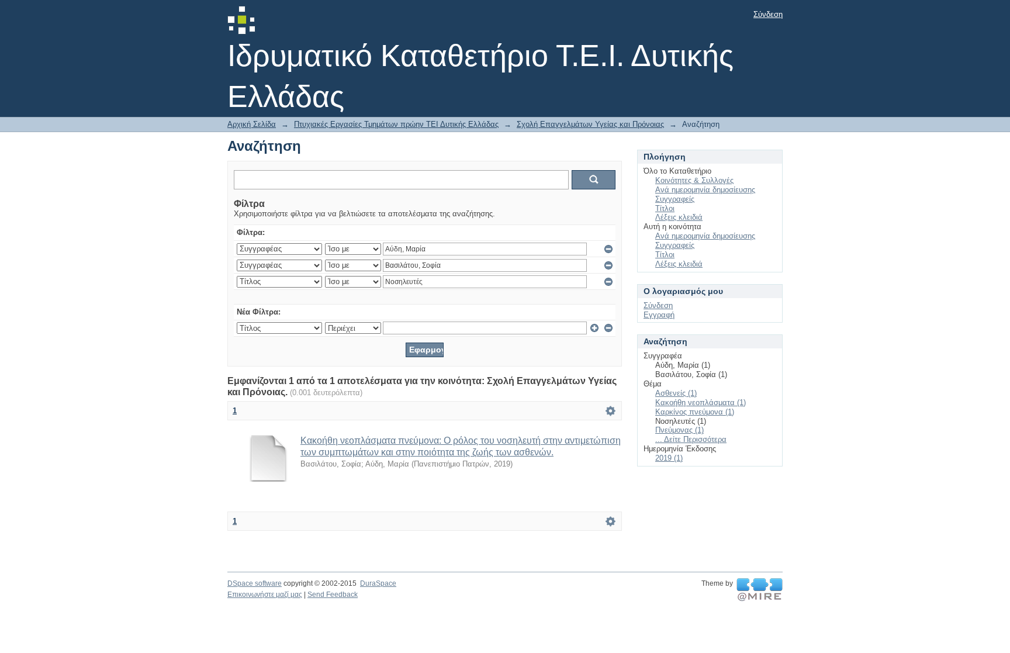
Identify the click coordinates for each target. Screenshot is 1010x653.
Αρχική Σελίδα (251, 124)
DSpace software (254, 583)
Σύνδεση (768, 14)
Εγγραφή (659, 314)
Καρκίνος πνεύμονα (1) (694, 411)
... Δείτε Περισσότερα (691, 439)
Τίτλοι (665, 208)
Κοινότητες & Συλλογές (694, 180)
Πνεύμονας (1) (679, 430)
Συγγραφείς (674, 199)
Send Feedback (332, 594)
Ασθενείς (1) (676, 393)
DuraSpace (378, 583)
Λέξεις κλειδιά (679, 217)
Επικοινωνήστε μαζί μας (264, 594)
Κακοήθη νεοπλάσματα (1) (700, 402)
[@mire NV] (759, 590)
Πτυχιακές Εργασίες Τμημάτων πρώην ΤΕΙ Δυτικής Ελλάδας (396, 124)
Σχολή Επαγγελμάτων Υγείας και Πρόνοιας (590, 124)
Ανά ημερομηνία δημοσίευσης (705, 189)
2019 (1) (669, 458)
